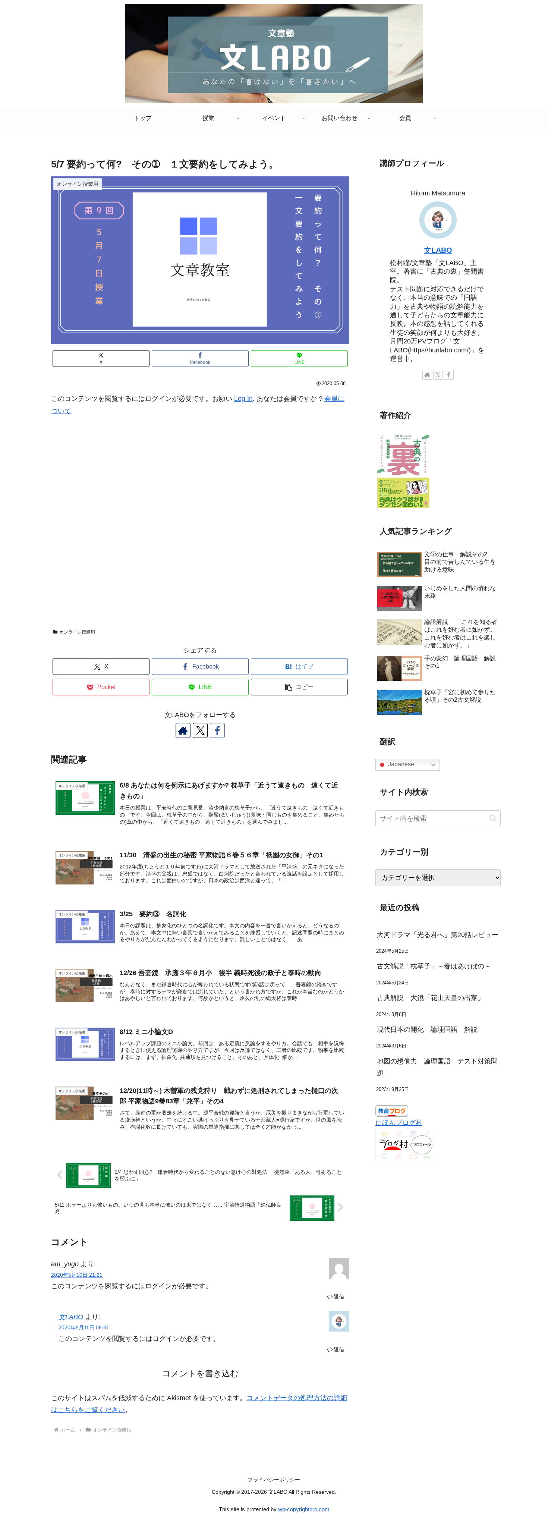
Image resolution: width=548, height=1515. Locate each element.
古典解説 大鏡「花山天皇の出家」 (434, 998)
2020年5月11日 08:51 (84, 1327)
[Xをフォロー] (200, 730)
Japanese (400, 764)
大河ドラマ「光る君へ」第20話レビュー (437, 935)
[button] (299, 687)
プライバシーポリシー (274, 1480)
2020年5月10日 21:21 (77, 1275)
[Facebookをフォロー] (217, 730)
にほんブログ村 (398, 1122)
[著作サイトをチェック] (183, 730)
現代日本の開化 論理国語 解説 (427, 1029)
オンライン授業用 (77, 632)
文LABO (71, 1317)
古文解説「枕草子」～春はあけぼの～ (434, 966)
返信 (339, 1296)
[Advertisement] (200, 526)
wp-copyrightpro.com (304, 1509)
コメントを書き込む (200, 1373)
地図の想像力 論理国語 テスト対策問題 (437, 1067)
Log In (243, 398)
